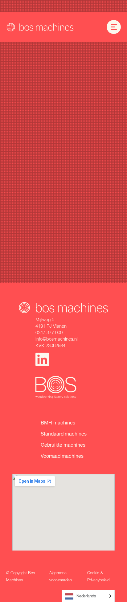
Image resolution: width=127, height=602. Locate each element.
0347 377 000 (49, 332)
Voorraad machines (62, 456)
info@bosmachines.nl (56, 339)
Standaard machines (64, 433)
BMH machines (58, 422)
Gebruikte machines (63, 445)
